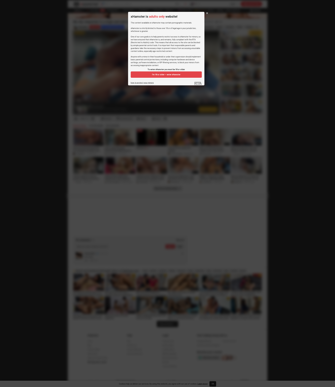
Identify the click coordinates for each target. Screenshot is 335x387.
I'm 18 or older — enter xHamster (166, 75)
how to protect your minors (142, 83)
